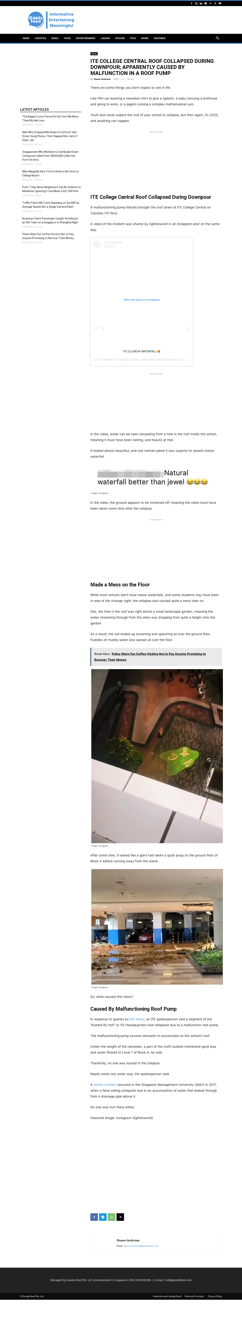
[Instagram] (196, 3)
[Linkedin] (201, 3)
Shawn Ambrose (102, 79)
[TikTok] (210, 3)
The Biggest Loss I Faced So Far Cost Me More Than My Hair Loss (50, 118)
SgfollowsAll (130, 359)
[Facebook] (191, 3)
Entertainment (85, 38)
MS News (137, 1019)
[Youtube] (220, 3)
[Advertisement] (153, 20)
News (26, 38)
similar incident (105, 1085)
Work (144, 38)
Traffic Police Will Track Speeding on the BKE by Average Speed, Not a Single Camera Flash (50, 204)
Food (67, 38)
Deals (55, 38)
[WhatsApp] (111, 1217)
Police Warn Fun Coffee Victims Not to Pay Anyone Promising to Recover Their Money (48, 236)
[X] (215, 3)
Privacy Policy (215, 1296)
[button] (217, 38)
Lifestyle (40, 38)
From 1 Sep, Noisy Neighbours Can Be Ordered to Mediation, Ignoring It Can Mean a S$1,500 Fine (51, 189)
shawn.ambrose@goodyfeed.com (141, 1245)
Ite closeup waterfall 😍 (141, 351)
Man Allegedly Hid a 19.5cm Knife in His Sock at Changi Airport (50, 173)
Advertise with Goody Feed (167, 1296)
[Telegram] (206, 3)
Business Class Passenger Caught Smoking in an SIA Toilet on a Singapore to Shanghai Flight (50, 220)
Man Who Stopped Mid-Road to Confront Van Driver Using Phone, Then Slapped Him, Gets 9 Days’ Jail (49, 136)
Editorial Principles (194, 1296)
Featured (159, 38)
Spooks (120, 38)
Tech (133, 38)
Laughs (105, 38)
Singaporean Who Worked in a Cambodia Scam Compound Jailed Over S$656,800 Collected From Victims (50, 155)
